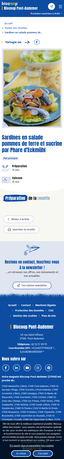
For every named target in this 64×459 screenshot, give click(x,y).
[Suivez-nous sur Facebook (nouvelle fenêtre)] (6, 368)
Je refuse (21, 453)
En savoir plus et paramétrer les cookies (32, 445)
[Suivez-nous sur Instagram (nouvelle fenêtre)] (38, 368)
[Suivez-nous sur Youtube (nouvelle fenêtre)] (27, 368)
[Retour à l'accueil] (9, 4)
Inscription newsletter (34, 285)
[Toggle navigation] (60, 8)
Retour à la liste (20, 219)
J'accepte (43, 453)
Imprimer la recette (23, 229)
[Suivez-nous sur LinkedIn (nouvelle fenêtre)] (16, 368)
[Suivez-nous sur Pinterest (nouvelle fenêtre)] (49, 368)
